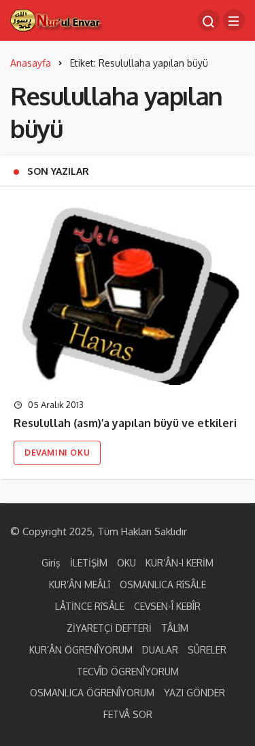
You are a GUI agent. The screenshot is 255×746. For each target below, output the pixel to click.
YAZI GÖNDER (194, 692)
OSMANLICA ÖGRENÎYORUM (92, 692)
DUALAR (160, 650)
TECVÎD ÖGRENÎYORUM (128, 671)
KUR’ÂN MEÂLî (79, 584)
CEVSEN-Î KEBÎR (167, 606)
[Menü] (234, 20)
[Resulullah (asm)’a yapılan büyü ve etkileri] (127, 292)
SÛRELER (207, 650)
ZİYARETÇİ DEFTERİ (109, 628)
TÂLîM (174, 628)
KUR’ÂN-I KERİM (180, 563)
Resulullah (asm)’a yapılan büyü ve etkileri (125, 423)
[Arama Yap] (209, 20)
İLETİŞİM (88, 563)
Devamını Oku (57, 452)
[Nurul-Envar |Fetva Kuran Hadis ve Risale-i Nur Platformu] (57, 19)
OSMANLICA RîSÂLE (163, 584)
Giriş (51, 563)
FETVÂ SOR (127, 714)
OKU (126, 563)
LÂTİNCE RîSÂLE (89, 606)
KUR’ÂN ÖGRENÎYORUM (81, 650)
